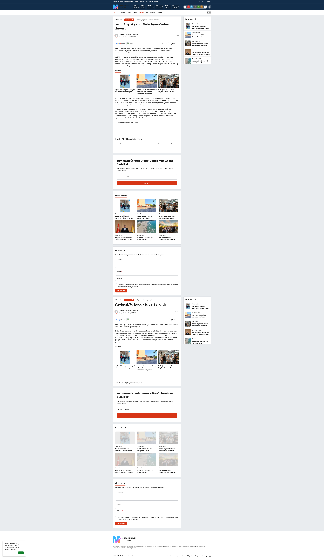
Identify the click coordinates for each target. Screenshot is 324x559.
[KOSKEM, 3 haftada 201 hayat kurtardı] (147, 230)
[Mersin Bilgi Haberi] (121, 7)
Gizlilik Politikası (8, 553)
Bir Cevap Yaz (120, 250)
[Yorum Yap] (159, 43)
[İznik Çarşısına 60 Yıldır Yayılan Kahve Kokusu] (168, 84)
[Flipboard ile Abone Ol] (130, 43)
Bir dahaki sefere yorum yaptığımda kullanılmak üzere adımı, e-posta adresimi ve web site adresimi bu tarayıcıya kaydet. (148, 286)
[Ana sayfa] (115, 12)
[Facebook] (202, 556)
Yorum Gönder (121, 290)
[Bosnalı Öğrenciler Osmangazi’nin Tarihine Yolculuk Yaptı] (168, 230)
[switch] (209, 12)
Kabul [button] (21, 553)
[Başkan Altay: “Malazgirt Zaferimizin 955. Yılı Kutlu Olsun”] (125, 230)
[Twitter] (206, 556)
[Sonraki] (205, 7)
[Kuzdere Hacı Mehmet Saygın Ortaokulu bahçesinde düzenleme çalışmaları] (147, 84)
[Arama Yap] (209, 7)
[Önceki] (185, 7)
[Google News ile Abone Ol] (120, 43)
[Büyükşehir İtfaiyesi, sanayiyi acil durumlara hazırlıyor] (125, 84)
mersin (121, 34)
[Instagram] (210, 556)
